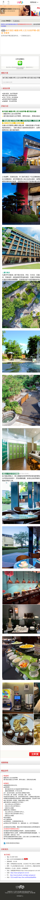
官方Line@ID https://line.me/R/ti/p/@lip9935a (23, 877)
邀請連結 (16, 21)
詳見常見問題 (20, 68)
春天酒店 (7, 854)
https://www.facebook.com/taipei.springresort (22, 875)
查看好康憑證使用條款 (13, 843)
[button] (2, 11)
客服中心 (20, 896)
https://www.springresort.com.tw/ (20, 872)
